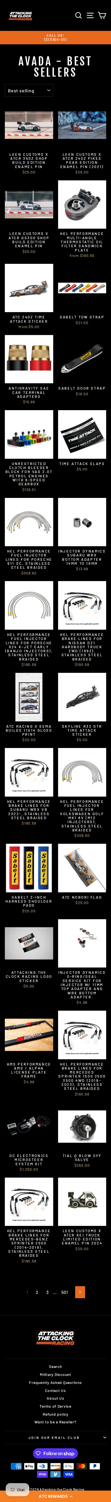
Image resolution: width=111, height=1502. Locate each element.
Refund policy (55, 1414)
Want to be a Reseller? (55, 1421)
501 (64, 1292)
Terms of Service (55, 1406)
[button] (55, 1496)
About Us (55, 1398)
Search (55, 1366)
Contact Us (55, 1390)
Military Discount (55, 1374)
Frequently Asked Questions (55, 1382)
